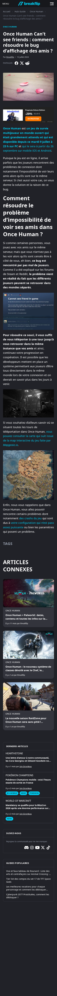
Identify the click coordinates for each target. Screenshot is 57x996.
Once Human (36, 11)
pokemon (34, 793)
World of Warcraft (18, 800)
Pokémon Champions (19, 775)
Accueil (6, 11)
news (23, 793)
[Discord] (26, 847)
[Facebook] (16, 63)
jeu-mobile (12, 793)
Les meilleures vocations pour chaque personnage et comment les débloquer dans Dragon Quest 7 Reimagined (26, 888)
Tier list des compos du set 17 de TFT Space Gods (28, 880)
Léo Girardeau (25, 766)
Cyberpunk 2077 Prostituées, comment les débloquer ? (27, 896)
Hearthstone (14, 753)
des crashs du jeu (30, 518)
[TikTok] (48, 847)
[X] (21, 63)
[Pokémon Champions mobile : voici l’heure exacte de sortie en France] (28, 784)
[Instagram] (31, 847)
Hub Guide (20, 11)
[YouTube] (37, 847)
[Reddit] (27, 63)
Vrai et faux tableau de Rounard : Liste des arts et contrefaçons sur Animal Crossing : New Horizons (28, 873)
